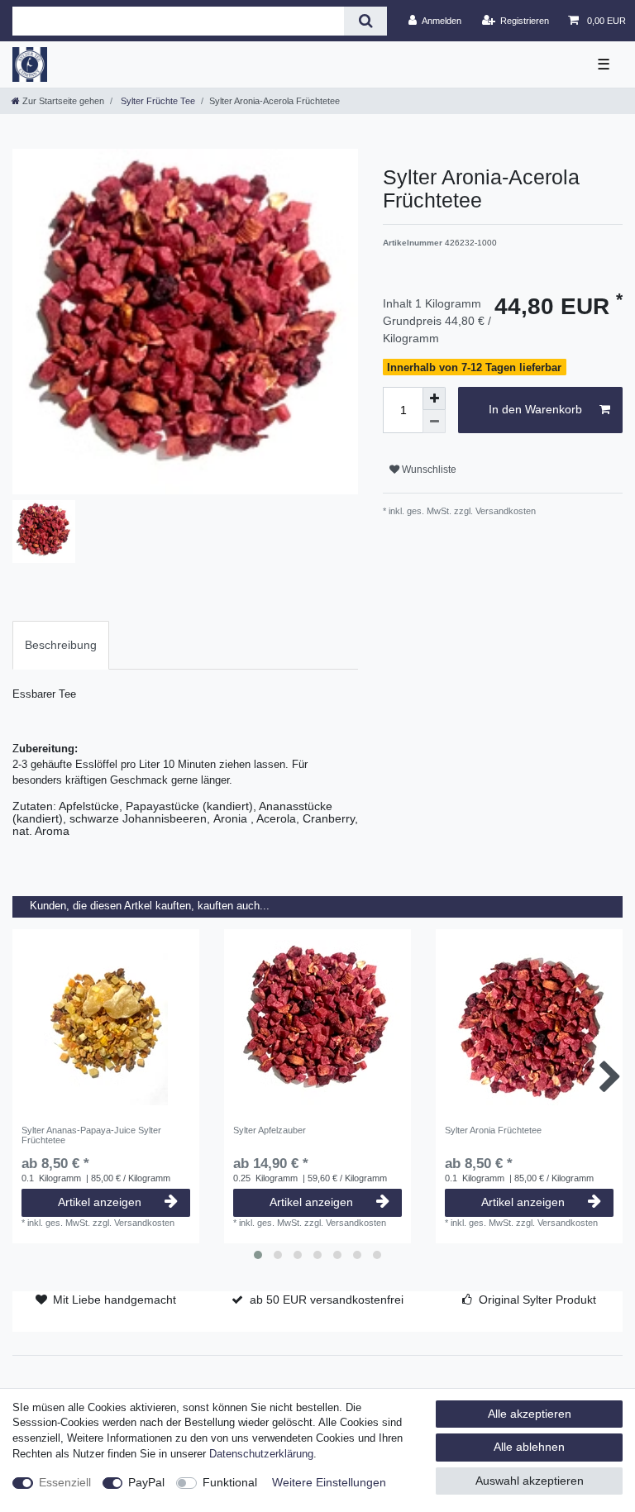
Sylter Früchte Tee (156, 101)
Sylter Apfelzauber (269, 1130)
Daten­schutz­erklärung (261, 1454)
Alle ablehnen (529, 1446)
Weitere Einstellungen (329, 1482)
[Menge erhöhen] (434, 398)
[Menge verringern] (434, 421)
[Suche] (365, 21)
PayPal (146, 1482)
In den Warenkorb (535, 409)
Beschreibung (61, 644)
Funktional (230, 1482)
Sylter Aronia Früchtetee (493, 1130)
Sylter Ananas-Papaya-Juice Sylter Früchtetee (91, 1135)
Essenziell (65, 1482)
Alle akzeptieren (529, 1413)
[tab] (60, 645)
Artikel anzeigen (99, 1202)
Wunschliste (427, 469)
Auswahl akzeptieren (529, 1480)
